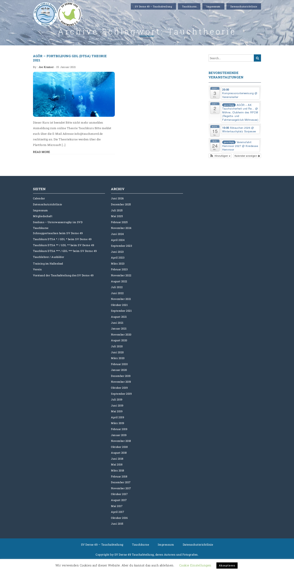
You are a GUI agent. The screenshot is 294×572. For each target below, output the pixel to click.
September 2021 (121, 310)
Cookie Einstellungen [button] (195, 565)
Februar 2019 (119, 429)
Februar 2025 (119, 222)
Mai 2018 (116, 464)
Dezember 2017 (121, 482)
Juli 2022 (117, 287)
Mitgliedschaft (42, 216)
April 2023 (117, 257)
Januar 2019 (119, 435)
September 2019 (121, 393)
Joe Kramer (46, 67)
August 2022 (119, 281)
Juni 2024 (117, 234)
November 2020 (121, 334)
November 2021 (121, 299)
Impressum (213, 6)
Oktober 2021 (119, 305)
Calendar (39, 198)
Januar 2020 (119, 370)
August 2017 (119, 500)
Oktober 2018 (119, 447)
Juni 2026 (117, 198)
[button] (220, 156)
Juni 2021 (117, 322)
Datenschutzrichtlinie (243, 6)
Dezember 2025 (121, 204)
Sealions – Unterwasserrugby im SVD (58, 222)
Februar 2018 (119, 476)
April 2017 (117, 512)
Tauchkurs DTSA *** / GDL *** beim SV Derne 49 (65, 251)
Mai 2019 (116, 411)
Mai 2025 (117, 216)
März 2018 (117, 470)
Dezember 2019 (121, 376)
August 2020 (119, 340)
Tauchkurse (189, 6)
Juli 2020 (117, 346)
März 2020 (118, 358)
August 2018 (119, 452)
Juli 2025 (117, 210)
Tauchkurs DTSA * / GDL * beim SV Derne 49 (62, 239)
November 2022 (121, 275)
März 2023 (118, 263)
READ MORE (41, 152)
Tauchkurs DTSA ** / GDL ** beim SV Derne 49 (63, 245)
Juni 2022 (117, 293)
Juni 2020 (117, 352)
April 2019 (117, 417)
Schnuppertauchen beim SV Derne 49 (58, 233)
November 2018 (121, 441)
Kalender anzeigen (246, 155)
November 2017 (121, 488)
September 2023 (121, 246)
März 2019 (117, 423)
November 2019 (121, 381)
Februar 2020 (119, 364)
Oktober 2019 (119, 387)
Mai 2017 (116, 506)
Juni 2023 (117, 252)
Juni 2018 (117, 458)
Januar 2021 (119, 328)
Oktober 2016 (119, 518)
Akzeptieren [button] (227, 565)
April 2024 (118, 240)
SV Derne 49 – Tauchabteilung (153, 6)
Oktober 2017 (119, 494)
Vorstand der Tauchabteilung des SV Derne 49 (63, 275)
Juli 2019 (116, 399)
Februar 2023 (119, 269)
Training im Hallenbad (48, 263)
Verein (37, 269)
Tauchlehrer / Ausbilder (48, 257)
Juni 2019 (117, 405)
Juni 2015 (117, 523)
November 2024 (121, 228)
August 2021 (119, 316)
